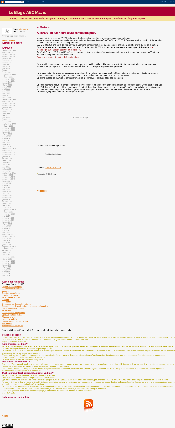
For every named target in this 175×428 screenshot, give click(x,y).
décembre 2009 (8, 130)
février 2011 (7, 159)
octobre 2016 (7, 249)
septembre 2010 (9, 148)
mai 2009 (6, 116)
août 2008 (6, 97)
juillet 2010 (6, 144)
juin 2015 (6, 232)
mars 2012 (6, 183)
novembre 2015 (8, 236)
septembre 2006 (9, 50)
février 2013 (7, 202)
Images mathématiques (12, 286)
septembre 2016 (9, 247)
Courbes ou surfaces (11, 293)
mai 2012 (6, 187)
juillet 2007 (6, 71)
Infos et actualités (53, 167)
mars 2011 (6, 161)
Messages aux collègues (12, 326)
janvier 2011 (7, 157)
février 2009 (7, 110)
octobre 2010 (7, 150)
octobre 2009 (7, 126)
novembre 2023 (8, 261)
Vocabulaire (7, 323)
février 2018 (7, 259)
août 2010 (6, 146)
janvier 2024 (7, 265)
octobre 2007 (7, 77)
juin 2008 (6, 93)
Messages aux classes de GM (15, 321)
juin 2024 (6, 275)
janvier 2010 (7, 132)
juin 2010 (6, 142)
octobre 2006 (7, 52)
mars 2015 (6, 226)
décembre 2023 (8, 263)
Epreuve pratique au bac (12, 315)
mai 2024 (6, 273)
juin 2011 (6, 167)
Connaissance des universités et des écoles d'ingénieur (25, 306)
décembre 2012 (8, 197)
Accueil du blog (8, 40)
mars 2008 (6, 87)
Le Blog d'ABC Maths (27, 12)
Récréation (6, 302)
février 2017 (7, 251)
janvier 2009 (7, 107)
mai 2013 (6, 206)
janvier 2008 (7, 83)
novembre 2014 (8, 218)
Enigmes (5, 291)
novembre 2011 (8, 177)
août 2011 (6, 171)
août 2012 (6, 193)
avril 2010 (6, 138)
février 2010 (7, 134)
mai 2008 (6, 91)
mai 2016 (6, 242)
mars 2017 (6, 253)
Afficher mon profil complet (14, 36)
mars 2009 (6, 112)
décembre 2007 (8, 81)
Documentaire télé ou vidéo (13, 308)
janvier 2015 (7, 222)
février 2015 (7, 224)
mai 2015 (6, 230)
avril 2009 (6, 114)
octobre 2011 (7, 175)
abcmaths (23, 29)
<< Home (42, 191)
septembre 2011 (9, 173)
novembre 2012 (8, 195)
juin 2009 (6, 118)
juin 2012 (6, 189)
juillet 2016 (6, 245)
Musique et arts (8, 317)
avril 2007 (6, 65)
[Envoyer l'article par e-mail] (54, 174)
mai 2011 (6, 165)
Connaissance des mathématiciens (17, 304)
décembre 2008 (8, 105)
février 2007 (7, 60)
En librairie (6, 310)
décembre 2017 (8, 257)
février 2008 (7, 85)
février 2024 (7, 267)
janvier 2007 (7, 58)
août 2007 (6, 73)
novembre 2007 (8, 79)
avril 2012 (6, 185)
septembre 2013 (9, 210)
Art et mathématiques (11, 297)
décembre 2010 (8, 155)
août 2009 (6, 122)
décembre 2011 (8, 179)
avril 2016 (6, 240)
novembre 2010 (8, 152)
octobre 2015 (7, 234)
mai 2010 (6, 140)
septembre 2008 (9, 99)
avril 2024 (6, 271)
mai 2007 (6, 67)
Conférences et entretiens (13, 289)
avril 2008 (6, 89)
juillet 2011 (6, 169)
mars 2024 (6, 269)
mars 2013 (6, 204)
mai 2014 (6, 216)
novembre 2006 (8, 54)
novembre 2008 (8, 103)
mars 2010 (6, 136)
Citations (5, 300)
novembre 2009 (8, 128)
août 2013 (6, 208)
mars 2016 (6, 238)
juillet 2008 (6, 95)
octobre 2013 (7, 212)
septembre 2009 (9, 124)
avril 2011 (6, 163)
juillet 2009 (6, 120)
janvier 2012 (7, 181)
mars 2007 (6, 62)
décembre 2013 (8, 214)
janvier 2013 (7, 200)
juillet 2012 (6, 191)
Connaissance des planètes (13, 313)
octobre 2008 (7, 101)
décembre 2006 (8, 56)
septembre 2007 (9, 75)
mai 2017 (6, 255)
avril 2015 (6, 228)
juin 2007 (6, 69)
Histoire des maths (10, 295)
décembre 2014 (8, 220)
